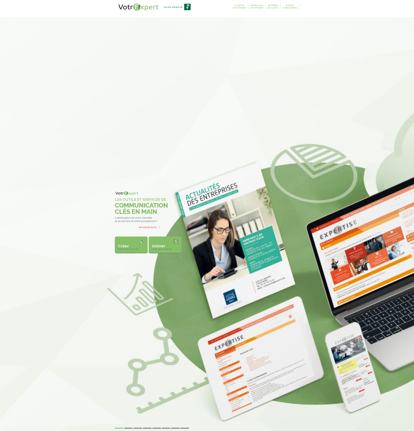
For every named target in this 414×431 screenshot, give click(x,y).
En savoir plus (147, 222)
